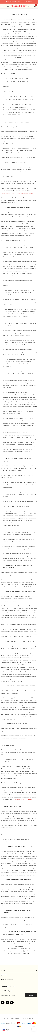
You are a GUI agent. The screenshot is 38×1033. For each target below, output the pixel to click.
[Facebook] (2, 1002)
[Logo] (19, 6)
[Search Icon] (8, 6)
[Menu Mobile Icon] (2, 6)
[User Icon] (29, 6)
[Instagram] (7, 1002)
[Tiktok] (12, 1002)
